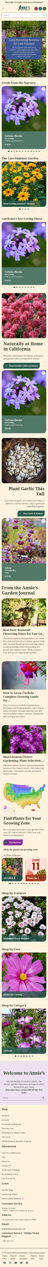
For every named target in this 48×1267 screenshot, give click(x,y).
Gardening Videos (9, 1194)
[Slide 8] (28, 151)
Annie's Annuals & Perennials (17, 1253)
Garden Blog (7, 1190)
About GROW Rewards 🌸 (13, 1198)
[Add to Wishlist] (43, 89)
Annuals (7, 1050)
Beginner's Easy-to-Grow (16, 938)
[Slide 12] (39, 151)
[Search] (44, 15)
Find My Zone (15, 842)
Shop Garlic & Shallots (33, 513)
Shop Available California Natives (23, 365)
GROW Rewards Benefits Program (16, 1141)
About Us (6, 1161)
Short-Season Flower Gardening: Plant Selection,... (23, 758)
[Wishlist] (36, 8)
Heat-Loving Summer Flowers (19, 203)
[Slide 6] (22, 151)
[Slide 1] (8, 151)
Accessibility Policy (10, 1174)
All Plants (6, 1115)
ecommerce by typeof (36, 1253)
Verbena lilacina (13, 137)
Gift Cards (6, 1137)
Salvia (10, 569)
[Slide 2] (11, 151)
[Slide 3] (14, 151)
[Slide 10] (33, 151)
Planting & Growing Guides (13, 1132)
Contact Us (6, 1165)
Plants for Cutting (12, 994)
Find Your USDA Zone (11, 1153)
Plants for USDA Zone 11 (33, 878)
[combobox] (24, 15)
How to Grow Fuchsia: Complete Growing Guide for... (21, 696)
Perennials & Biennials (11, 1124)
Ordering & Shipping (11, 1170)
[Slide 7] (25, 151)
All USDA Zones (9, 878)
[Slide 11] (36, 151)
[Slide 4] (17, 151)
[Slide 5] (19, 151)
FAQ (3, 1157)
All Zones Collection (12, 855)
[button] (3, 8)
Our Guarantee (8, 1178)
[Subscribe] (42, 1097)
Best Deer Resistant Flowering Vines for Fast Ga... (24, 632)
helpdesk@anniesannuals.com (14, 1229)
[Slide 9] (31, 151)
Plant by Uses (8, 1128)
